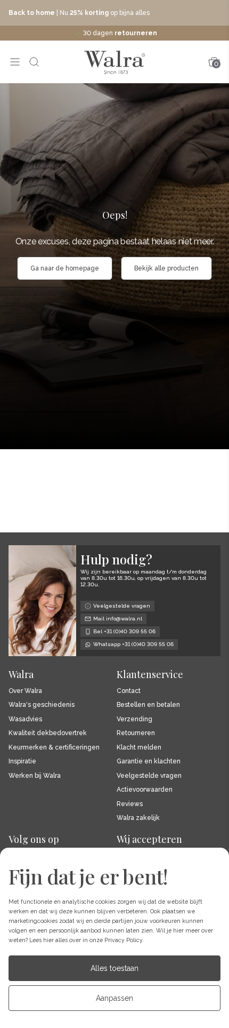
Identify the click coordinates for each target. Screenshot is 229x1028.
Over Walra (25, 691)
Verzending (134, 719)
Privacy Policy (123, 940)
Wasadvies (25, 719)
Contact (129, 691)
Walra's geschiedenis (42, 705)
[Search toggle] (34, 61)
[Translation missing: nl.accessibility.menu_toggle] (15, 61)
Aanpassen (114, 998)
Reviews (130, 804)
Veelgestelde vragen (149, 776)
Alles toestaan (114, 968)
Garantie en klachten (149, 761)
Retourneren (136, 733)
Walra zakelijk (138, 818)
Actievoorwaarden (145, 790)
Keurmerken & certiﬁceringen (54, 748)
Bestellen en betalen (148, 705)
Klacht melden (139, 748)
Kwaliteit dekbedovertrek (48, 733)
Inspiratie (22, 761)
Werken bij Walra (35, 776)
